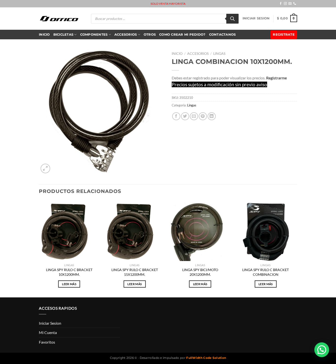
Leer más (69, 284)
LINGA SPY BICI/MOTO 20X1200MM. (200, 272)
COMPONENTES (94, 34)
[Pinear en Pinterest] (203, 116)
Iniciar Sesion (256, 18)
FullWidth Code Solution (206, 358)
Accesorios (125, 34)
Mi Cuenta (48, 332)
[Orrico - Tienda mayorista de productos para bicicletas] (59, 18)
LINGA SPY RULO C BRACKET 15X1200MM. (134, 272)
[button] (321, 349)
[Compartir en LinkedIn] (212, 116)
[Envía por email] (194, 116)
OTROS (150, 34)
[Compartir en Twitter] (185, 116)
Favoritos (47, 342)
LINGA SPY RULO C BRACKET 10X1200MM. (69, 272)
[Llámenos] (294, 3)
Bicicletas (63, 34)
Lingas (219, 54)
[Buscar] (232, 19)
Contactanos (222, 34)
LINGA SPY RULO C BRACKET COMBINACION (265, 272)
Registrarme (276, 77)
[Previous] (39, 248)
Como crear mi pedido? (182, 34)
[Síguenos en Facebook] (280, 3)
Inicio (44, 34)
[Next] (295, 248)
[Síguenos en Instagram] (285, 3)
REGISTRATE (284, 34)
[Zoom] (45, 168)
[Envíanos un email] (290, 3)
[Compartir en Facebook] (176, 116)
